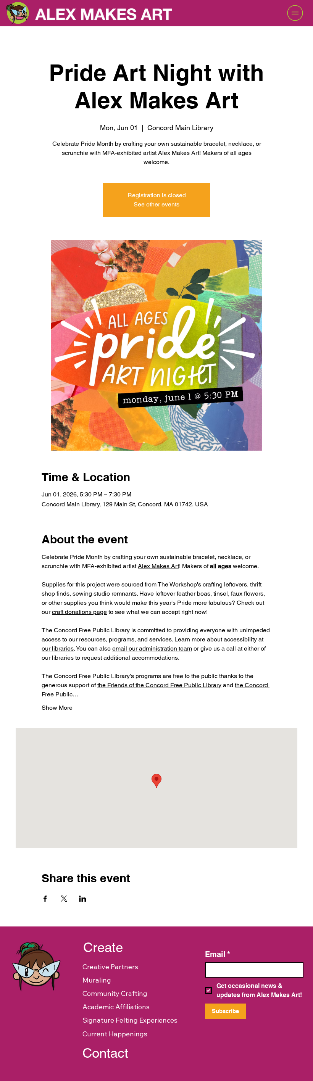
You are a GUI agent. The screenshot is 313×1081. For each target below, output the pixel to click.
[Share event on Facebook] (45, 899)
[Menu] (262, 13)
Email (217, 954)
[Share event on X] (64, 899)
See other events (156, 204)
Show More (57, 707)
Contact (105, 1053)
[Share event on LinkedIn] (82, 899)
